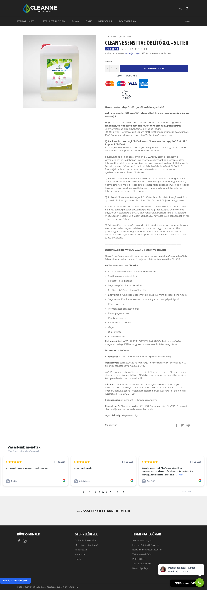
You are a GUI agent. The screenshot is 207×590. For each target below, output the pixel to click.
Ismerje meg (132, 53)
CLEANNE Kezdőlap (86, 540)
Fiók (187, 21)
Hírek (78, 559)
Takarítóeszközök (142, 554)
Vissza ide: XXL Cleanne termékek (105, 510)
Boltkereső (127, 21)
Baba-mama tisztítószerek (147, 549)
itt (175, 212)
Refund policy (140, 568)
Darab (108, 61)
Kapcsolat (80, 554)
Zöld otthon (138, 559)
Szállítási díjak (54, 21)
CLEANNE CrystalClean (35, 587)
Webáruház (26, 21)
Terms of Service (141, 563)
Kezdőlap (105, 21)
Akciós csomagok (142, 540)
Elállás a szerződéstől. (15, 580)
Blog (75, 21)
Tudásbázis (81, 549)
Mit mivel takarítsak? (86, 545)
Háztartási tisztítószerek (145, 545)
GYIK (89, 21)
